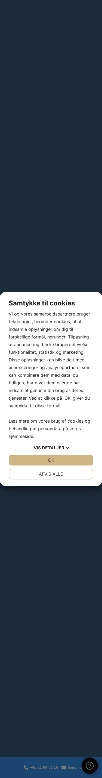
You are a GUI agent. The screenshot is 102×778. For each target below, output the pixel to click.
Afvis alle (51, 474)
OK (51, 460)
